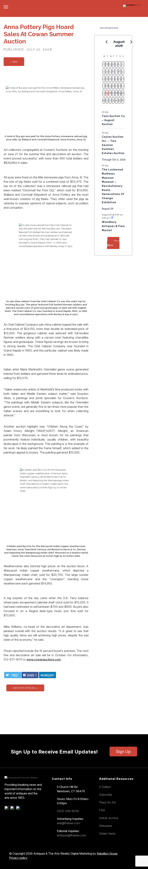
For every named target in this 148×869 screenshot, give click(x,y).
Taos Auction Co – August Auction (113, 120)
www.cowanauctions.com (44, 659)
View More (113, 243)
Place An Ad (107, 802)
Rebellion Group (107, 853)
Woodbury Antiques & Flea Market (113, 226)
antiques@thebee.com (71, 835)
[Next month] (131, 42)
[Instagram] (18, 808)
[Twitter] (13, 808)
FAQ (102, 810)
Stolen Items (107, 833)
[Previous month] (107, 42)
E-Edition (105, 787)
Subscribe (105, 794)
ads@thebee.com (68, 823)
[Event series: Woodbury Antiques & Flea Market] (112, 217)
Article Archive (108, 818)
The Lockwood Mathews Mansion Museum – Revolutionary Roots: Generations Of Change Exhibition (113, 186)
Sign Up (123, 751)
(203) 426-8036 (68, 811)
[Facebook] (7, 808)
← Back (14, 61)
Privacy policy (18, 858)
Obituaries (105, 826)
